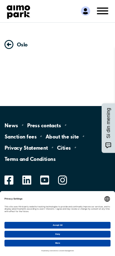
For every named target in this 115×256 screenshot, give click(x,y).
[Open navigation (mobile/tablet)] (102, 10)
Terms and (30, 158)
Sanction (20, 136)
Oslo (22, 44)
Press (44, 125)
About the (62, 136)
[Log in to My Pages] (85, 11)
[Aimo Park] (18, 11)
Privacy (26, 147)
